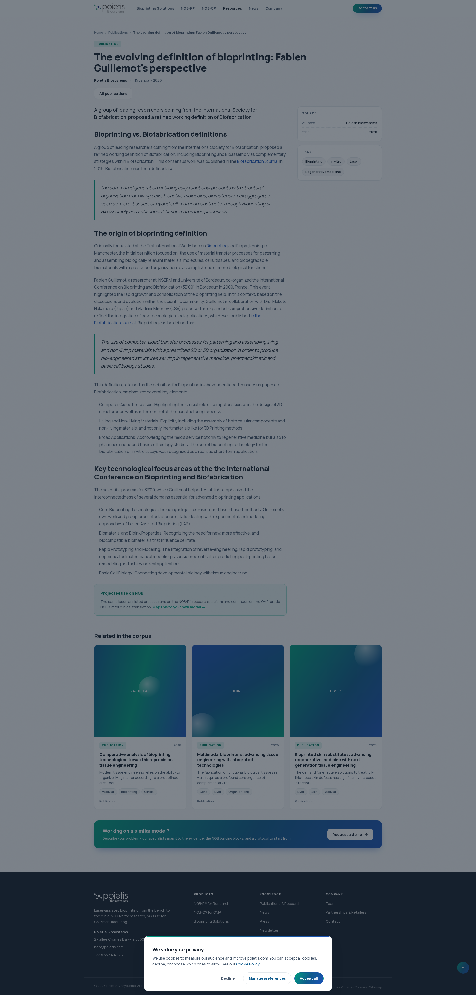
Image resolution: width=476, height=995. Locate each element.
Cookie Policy (247, 964)
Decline (228, 978)
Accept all (309, 978)
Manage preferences (267, 978)
